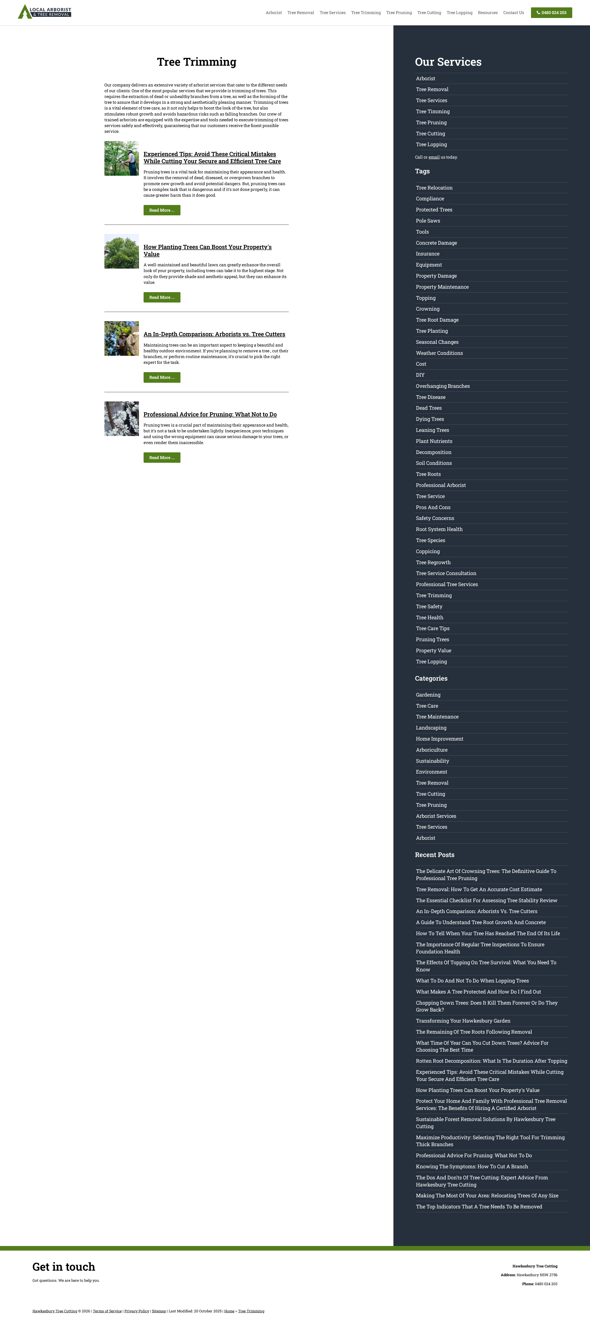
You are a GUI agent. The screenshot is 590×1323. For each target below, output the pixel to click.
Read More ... (162, 210)
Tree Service (430, 496)
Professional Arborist (441, 485)
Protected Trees (434, 209)
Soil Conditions (434, 463)
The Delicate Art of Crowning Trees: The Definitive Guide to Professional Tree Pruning (486, 874)
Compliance (430, 198)
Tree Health (429, 617)
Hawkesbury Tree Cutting (54, 1310)
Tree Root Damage (437, 319)
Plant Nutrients (434, 441)
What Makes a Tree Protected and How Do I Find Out (478, 991)
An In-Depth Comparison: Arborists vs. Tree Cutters (214, 334)
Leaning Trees (432, 430)
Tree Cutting (429, 12)
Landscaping (431, 727)
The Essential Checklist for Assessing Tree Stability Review (487, 900)
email (434, 157)
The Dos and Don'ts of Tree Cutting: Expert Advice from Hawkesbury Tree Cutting (482, 1181)
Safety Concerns (435, 518)
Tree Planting (432, 330)
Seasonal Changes (437, 341)
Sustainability (432, 760)
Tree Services (333, 12)
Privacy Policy (136, 1310)
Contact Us (513, 12)
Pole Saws (428, 220)
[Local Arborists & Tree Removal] (44, 18)
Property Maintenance (442, 286)
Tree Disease (430, 397)
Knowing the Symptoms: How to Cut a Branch (472, 1166)
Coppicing (428, 551)
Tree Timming (433, 111)
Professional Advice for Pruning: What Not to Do (210, 414)
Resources (488, 12)
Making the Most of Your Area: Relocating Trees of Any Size (487, 1195)
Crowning (428, 308)
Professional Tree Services (447, 584)
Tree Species (430, 540)
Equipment (429, 264)
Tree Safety (429, 606)
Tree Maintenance (437, 716)
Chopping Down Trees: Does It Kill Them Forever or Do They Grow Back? (487, 1006)
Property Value (433, 650)
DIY (420, 374)
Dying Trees (430, 418)
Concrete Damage (436, 242)
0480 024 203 (553, 12)
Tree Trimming (366, 12)
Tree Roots (428, 474)
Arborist (274, 12)
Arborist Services (436, 816)
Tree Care (427, 705)
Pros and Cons (433, 507)
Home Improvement (439, 738)
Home (229, 1310)
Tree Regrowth (433, 562)
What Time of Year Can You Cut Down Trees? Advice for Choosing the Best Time (482, 1046)
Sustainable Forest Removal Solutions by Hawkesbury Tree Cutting (485, 1123)
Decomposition (433, 452)
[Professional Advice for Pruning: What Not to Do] (121, 434)
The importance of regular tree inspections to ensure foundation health (480, 948)
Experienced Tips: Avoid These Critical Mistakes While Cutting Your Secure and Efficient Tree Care (212, 157)
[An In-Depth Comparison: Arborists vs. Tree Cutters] (121, 354)
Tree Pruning (399, 12)
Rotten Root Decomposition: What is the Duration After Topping (491, 1060)
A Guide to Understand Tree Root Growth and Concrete (481, 922)
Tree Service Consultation (446, 573)
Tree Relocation (434, 187)
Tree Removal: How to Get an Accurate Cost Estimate (479, 889)
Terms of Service (107, 1310)
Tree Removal (300, 12)
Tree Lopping (459, 12)
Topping (426, 297)
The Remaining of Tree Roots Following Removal (474, 1031)
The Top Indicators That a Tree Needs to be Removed (479, 1206)
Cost (421, 363)
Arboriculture (432, 749)
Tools (422, 231)
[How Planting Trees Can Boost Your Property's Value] (121, 267)
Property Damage (436, 275)
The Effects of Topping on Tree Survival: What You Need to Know (486, 966)
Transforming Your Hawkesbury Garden (463, 1020)
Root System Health (439, 529)
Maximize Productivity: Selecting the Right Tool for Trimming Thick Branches (490, 1141)
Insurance (428, 253)
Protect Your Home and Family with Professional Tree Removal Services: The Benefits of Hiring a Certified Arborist (491, 1104)
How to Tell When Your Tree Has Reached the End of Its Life (488, 933)
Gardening (428, 694)
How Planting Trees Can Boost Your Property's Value (208, 250)
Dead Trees (429, 407)
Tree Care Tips (433, 628)
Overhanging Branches (443, 386)
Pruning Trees (432, 639)
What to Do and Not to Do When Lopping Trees (472, 980)
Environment (431, 771)
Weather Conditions (439, 353)
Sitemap (159, 1310)
